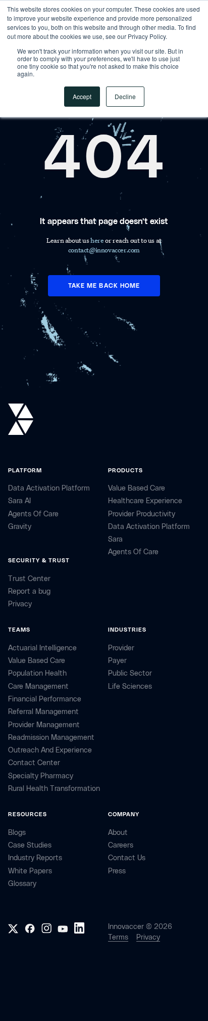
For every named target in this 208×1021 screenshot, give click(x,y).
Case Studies (29, 845)
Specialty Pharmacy (40, 776)
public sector (130, 673)
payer (117, 660)
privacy (20, 604)
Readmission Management (51, 737)
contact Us (126, 858)
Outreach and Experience (50, 750)
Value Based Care (136, 488)
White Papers (30, 871)
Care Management (38, 686)
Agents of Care (33, 514)
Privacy (148, 937)
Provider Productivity (141, 514)
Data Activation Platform (49, 488)
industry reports (35, 858)
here (97, 240)
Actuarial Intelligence (42, 648)
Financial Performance (44, 699)
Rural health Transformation (54, 788)
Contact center (34, 763)
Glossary (22, 883)
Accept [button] (82, 96)
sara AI (19, 501)
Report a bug (29, 591)
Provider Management (44, 725)
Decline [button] (125, 96)
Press (117, 871)
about (118, 832)
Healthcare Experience (145, 501)
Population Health (37, 673)
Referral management (43, 712)
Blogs (17, 832)
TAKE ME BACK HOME (104, 286)
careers (120, 845)
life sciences (130, 686)
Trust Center (29, 579)
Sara (115, 539)
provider (121, 648)
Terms (118, 937)
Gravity (19, 526)
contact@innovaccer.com (104, 249)
